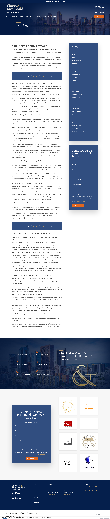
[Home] (16, 8)
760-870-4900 (99, 12)
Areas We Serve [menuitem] (37, 16)
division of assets (25, 123)
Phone (73, 169)
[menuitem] (84, 52)
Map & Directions (51, 494)
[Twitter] (92, 486)
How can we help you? (76, 184)
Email (73, 174)
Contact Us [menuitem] (53, 16)
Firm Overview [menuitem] (14, 16)
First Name (74, 159)
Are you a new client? (76, 179)
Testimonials (36, 502)
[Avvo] (89, 490)
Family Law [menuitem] (28, 16)
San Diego (36, 497)
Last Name (74, 164)
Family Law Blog (37, 499)
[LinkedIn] (85, 490)
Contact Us (36, 505)
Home (35, 487)
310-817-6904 (99, 8)
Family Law (36, 494)
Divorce (35, 492)
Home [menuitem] (7, 16)
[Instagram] (96, 486)
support (24, 89)
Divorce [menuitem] (21, 16)
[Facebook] (85, 486)
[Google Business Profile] (89, 486)
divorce (50, 54)
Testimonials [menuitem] (46, 16)
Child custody (18, 89)
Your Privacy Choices (19, 515)
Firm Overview (37, 489)
